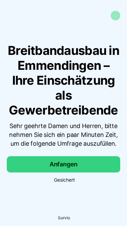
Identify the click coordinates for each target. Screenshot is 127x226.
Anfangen (63, 164)
